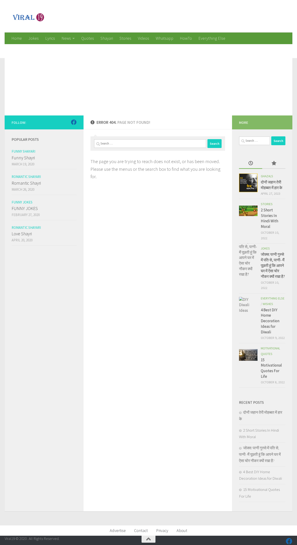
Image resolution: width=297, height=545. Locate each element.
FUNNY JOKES (25, 208)
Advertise (118, 530)
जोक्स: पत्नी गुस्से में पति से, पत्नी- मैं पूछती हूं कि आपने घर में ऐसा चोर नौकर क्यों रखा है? (273, 265)
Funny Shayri (23, 158)
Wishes (268, 304)
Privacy (162, 530)
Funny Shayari (23, 151)
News (66, 38)
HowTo (186, 38)
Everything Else (211, 38)
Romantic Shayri (26, 183)
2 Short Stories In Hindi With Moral (269, 218)
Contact (141, 530)
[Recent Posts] (250, 163)
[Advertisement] (144, 76)
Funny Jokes (22, 202)
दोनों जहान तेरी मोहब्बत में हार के (271, 185)
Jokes (33, 38)
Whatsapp (164, 38)
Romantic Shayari (26, 176)
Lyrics (50, 38)
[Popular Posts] (273, 163)
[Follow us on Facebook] (74, 122)
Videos (143, 38)
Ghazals (267, 176)
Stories (125, 38)
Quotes (87, 38)
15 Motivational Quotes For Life (271, 368)
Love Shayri (22, 233)
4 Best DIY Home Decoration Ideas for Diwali (270, 321)
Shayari (106, 38)
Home (16, 38)
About (182, 530)
